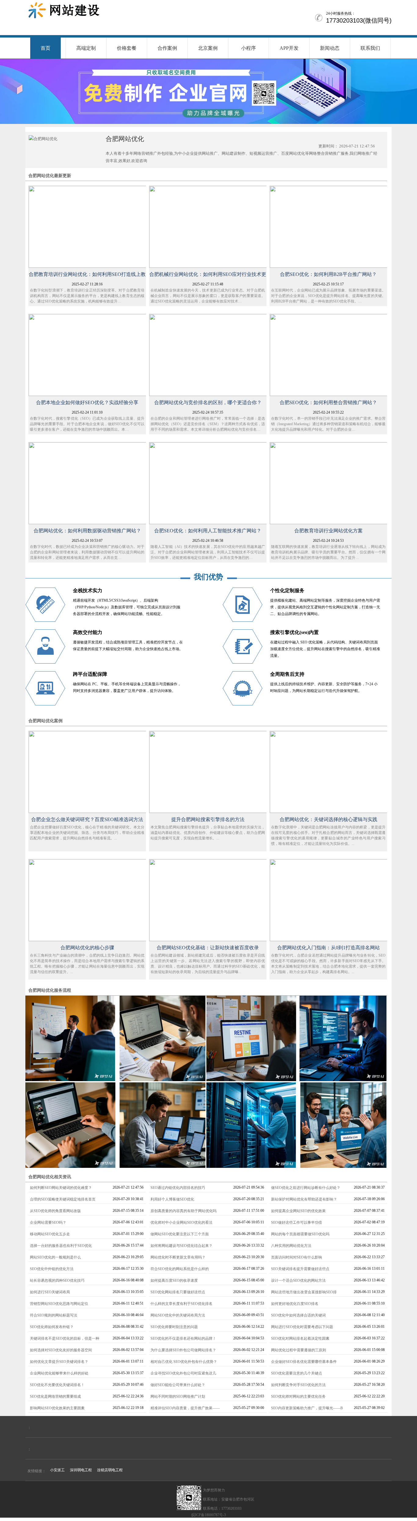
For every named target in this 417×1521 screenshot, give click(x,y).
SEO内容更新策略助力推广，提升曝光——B (307, 1408)
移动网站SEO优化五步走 (50, 1234)
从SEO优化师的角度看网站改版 (55, 1211)
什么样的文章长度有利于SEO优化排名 (181, 1304)
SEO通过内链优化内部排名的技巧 (177, 1188)
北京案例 (208, 48)
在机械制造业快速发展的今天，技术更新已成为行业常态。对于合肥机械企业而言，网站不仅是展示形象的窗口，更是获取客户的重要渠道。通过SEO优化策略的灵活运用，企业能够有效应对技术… (207, 295)
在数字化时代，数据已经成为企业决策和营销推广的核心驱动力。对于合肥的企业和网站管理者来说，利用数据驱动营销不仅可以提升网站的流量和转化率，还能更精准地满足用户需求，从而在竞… (87, 552)
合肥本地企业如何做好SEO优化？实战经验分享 (87, 402)
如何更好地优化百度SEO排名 (294, 1304)
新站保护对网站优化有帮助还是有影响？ (304, 1199)
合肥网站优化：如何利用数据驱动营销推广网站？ (87, 530)
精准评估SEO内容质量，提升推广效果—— (185, 1408)
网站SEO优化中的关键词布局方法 (177, 1315)
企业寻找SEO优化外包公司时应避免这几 (183, 1373)
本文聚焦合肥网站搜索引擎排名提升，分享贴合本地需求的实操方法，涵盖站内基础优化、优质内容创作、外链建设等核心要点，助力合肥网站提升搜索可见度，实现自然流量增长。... (207, 832)
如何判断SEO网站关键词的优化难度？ (61, 1188)
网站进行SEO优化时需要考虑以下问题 (302, 1327)
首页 (45, 48)
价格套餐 (126, 48)
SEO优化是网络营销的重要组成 (55, 1396)
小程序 (248, 48)
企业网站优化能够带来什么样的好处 (59, 1373)
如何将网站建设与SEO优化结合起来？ (181, 1246)
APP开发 (289, 48)
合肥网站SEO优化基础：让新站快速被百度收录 (208, 947)
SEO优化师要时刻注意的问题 (174, 1327)
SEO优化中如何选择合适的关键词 (298, 1315)
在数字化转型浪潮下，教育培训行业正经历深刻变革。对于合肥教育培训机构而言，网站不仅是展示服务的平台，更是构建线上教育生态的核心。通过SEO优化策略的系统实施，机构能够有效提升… (87, 295)
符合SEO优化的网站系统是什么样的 (179, 1269)
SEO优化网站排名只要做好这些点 (177, 1292)
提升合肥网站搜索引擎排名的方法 (208, 819)
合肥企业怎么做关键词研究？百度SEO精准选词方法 (87, 819)
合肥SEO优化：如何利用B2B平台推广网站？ (328, 274)
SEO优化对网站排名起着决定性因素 (300, 1338)
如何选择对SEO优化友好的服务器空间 (61, 1350)
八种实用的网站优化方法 (291, 1246)
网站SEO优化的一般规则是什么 (55, 1257)
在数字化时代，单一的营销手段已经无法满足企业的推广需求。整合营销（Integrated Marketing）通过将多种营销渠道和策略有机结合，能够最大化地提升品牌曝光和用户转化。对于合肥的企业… (328, 424)
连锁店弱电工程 (110, 1470)
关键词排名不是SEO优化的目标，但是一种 (64, 1338)
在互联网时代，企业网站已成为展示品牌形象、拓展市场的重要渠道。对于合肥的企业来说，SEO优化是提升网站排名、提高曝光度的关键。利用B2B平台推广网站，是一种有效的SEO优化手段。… (328, 295)
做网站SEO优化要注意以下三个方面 (179, 1234)
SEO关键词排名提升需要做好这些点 (300, 1269)
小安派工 (57, 1470)
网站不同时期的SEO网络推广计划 (177, 1396)
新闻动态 (329, 48)
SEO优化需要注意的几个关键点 (296, 1373)
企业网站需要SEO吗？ (48, 1222)
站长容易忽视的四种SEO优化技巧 (57, 1280)
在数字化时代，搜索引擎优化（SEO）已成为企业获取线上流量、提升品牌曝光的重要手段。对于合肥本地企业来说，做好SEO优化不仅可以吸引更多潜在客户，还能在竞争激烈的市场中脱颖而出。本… (87, 424)
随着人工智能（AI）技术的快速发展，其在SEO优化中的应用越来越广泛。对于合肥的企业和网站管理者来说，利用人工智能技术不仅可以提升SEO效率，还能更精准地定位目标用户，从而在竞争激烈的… (207, 552)
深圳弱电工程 (81, 1470)
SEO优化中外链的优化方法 (52, 1269)
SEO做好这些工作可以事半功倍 (296, 1222)
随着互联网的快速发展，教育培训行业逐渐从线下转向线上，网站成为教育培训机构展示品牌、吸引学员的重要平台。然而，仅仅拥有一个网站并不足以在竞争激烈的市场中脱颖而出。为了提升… (328, 552)
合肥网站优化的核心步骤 (87, 947)
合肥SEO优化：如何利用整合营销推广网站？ (328, 402)
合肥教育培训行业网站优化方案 (328, 530)
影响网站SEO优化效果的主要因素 (57, 1408)
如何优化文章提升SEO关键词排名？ (59, 1362)
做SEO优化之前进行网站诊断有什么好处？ (305, 1188)
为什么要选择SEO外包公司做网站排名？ (183, 1350)
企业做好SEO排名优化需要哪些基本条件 (304, 1362)
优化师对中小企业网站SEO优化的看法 (181, 1222)
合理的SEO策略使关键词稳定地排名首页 (63, 1199)
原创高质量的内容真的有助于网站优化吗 (183, 1211)
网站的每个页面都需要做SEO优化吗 (300, 1234)
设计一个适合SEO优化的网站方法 (298, 1280)
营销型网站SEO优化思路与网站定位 (59, 1304)
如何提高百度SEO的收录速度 (174, 1280)
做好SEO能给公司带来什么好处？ (177, 1385)
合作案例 (167, 48)
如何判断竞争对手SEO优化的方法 (298, 1385)
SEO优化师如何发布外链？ (52, 1327)
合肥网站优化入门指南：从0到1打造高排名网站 (328, 947)
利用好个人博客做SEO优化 (172, 1199)
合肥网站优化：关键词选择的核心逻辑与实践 (328, 819)
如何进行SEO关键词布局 (50, 1292)
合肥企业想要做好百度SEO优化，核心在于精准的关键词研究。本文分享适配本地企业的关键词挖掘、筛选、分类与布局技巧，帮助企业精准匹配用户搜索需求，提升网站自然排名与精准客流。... (87, 832)
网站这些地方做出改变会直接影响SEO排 (304, 1292)
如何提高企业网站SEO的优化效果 (298, 1211)
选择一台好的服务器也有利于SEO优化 (61, 1246)
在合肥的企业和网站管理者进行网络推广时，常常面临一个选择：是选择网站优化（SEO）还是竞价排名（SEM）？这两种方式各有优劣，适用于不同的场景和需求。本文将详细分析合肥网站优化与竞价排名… (207, 424)
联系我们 (370, 48)
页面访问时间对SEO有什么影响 (296, 1257)
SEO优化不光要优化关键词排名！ (57, 1385)
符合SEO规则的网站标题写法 (53, 1315)
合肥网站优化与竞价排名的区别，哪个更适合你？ (208, 402)
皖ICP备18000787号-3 (208, 1515)
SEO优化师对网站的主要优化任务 (298, 1396)
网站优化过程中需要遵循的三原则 (298, 1350)
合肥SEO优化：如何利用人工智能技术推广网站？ (207, 530)
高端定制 (86, 48)
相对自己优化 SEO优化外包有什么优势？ (183, 1362)
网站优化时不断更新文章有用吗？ (177, 1257)
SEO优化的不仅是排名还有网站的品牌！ (183, 1338)
